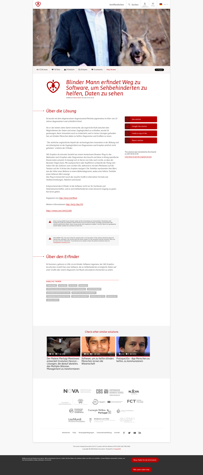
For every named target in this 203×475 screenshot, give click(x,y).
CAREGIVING (51, 285)
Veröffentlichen (116, 4)
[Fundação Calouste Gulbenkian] (76, 411)
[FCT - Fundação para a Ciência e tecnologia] (136, 401)
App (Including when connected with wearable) (66, 289)
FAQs (74, 432)
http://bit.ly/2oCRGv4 (68, 198)
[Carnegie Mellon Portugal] (100, 411)
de (165, 4)
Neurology (111, 296)
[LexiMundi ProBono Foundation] (76, 420)
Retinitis (73, 285)
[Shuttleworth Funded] (125, 411)
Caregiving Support (80, 296)
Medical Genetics (97, 296)
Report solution (137, 140)
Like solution (136, 119)
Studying (62, 285)
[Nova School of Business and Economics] (134, 392)
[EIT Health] (107, 401)
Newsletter (66, 432)
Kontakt (117, 432)
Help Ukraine (111, 70)
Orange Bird (117, 449)
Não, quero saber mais (141, 470)
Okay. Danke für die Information (144, 460)
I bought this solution (139, 126)
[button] (41, 37)
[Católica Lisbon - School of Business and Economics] (127, 420)
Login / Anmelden (145, 6)
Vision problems (94, 289)
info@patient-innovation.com (61, 242)
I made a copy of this (139, 133)
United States (52, 300)
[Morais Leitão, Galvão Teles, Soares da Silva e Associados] (102, 420)
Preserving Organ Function (58, 296)
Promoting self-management (84, 293)
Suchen (135, 4)
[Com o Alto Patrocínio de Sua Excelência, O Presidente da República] (73, 401)
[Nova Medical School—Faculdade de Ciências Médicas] (78, 391)
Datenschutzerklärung (104, 432)
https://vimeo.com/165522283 (59, 211)
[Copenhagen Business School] (110, 392)
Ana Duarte (77, 98)
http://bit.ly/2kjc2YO (74, 204)
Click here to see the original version (138, 157)
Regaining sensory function (58, 293)
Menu (153, 5)
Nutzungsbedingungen (86, 432)
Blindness (83, 285)
